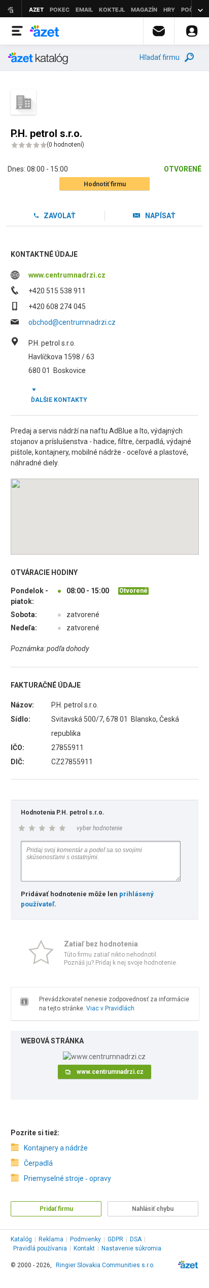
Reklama (51, 1239)
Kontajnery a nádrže (56, 1148)
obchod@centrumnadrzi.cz (72, 322)
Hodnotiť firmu (105, 184)
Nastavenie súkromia (131, 1248)
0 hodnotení (65, 144)
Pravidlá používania (40, 1248)
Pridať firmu (56, 1208)
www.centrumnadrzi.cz (67, 275)
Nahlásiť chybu (152, 1208)
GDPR (115, 1239)
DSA (136, 1239)
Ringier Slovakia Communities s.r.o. (105, 1265)
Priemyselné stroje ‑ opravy (67, 1178)
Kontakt (84, 1248)
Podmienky (85, 1239)
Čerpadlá (38, 1163)
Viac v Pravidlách (110, 1008)
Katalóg (21, 1239)
